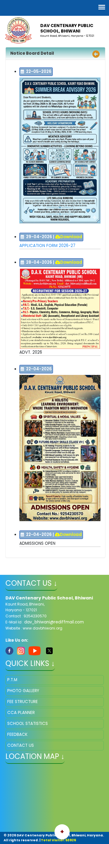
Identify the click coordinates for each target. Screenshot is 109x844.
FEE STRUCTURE (22, 702)
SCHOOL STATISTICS (27, 723)
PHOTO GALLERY (23, 691)
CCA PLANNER (21, 712)
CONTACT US (20, 745)
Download (71, 237)
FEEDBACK (17, 734)
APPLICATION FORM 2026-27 (47, 246)
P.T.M (12, 680)
